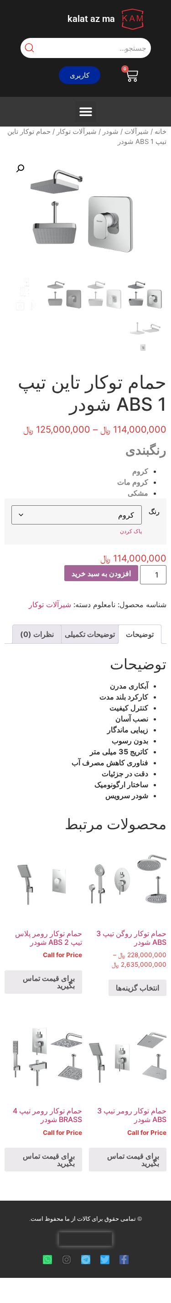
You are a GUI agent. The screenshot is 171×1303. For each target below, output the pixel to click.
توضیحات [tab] (140, 634)
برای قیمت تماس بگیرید (49, 982)
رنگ (154, 511)
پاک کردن (131, 531)
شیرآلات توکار (77, 131)
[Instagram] (66, 1259)
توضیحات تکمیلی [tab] (90, 634)
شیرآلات (136, 131)
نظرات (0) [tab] (37, 634)
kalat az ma (91, 18)
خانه (160, 131)
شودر (111, 131)
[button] (79, 75)
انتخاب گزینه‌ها (137, 987)
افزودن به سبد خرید (101, 573)
